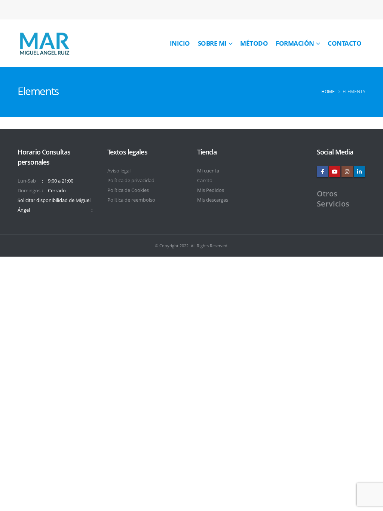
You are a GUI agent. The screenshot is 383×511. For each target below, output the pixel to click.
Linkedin (359, 171)
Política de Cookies (128, 190)
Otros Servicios (333, 199)
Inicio (180, 43)
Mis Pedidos (210, 190)
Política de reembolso (131, 200)
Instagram (347, 171)
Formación (295, 43)
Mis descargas (212, 200)
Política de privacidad (130, 180)
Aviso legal (119, 171)
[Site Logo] (44, 43)
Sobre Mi (212, 43)
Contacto (344, 43)
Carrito (204, 180)
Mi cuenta (208, 171)
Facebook (322, 171)
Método (254, 43)
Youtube (334, 171)
